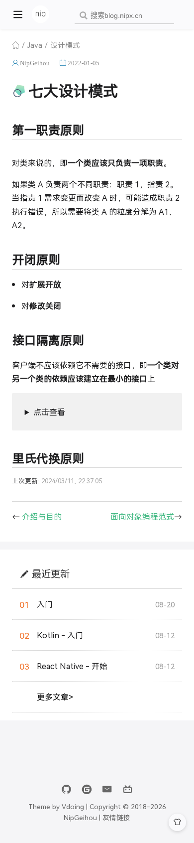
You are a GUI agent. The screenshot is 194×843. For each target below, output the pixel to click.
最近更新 (51, 573)
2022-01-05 (83, 63)
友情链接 (116, 817)
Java (34, 44)
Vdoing (73, 806)
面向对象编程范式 (142, 516)
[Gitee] (87, 789)
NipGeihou (35, 63)
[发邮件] (107, 789)
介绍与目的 (42, 516)
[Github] (66, 789)
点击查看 (49, 412)
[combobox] (124, 15)
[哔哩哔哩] (127, 789)
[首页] (15, 45)
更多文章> (55, 696)
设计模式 (65, 44)
